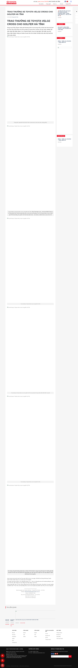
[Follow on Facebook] (52, 654)
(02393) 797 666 (35, 651)
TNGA (24, 636)
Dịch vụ (54, 3)
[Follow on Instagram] (53, 654)
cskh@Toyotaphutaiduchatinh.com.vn (39, 652)
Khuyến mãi (47, 635)
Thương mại (14, 642)
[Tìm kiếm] (62, 1)
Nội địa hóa (58, 634)
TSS (24, 634)
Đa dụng (13, 634)
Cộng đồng (58, 636)
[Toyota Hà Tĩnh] (11, 2)
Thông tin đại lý (59, 632)
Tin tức (61, 3)
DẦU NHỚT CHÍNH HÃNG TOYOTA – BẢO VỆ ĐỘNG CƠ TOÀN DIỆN (64, 28)
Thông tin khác (48, 639)
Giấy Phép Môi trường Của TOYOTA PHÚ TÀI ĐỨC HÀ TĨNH (26, 619)
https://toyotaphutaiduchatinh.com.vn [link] (32, 591)
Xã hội (46, 637)
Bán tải (13, 632)
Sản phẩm (41, 3)
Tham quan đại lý (59, 638)
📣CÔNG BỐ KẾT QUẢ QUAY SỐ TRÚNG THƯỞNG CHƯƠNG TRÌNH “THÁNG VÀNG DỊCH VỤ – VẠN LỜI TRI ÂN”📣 (64, 13)
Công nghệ (48, 3)
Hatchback (14, 636)
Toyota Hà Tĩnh (15, 17)
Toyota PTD (68, 3)
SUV (13, 640)
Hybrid (24, 632)
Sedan (13, 638)
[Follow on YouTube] (55, 654)
